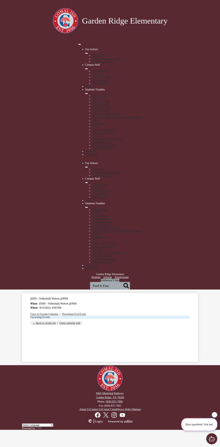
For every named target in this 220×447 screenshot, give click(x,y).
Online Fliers (99, 123)
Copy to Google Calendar (44, 314)
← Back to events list (44, 322)
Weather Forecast (101, 148)
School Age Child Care (104, 129)
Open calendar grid (69, 322)
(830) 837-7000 (114, 401)
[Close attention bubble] (214, 414)
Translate (47, 428)
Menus (95, 120)
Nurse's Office (100, 80)
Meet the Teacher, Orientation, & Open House (117, 117)
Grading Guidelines (102, 108)
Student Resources (102, 142)
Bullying (96, 98)
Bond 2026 (98, 55)
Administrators (100, 70)
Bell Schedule (99, 95)
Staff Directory (100, 83)
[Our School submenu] (86, 53)
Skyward (97, 135)
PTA (94, 126)
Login (99, 421)
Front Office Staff (101, 77)
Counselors (98, 74)
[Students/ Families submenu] (86, 93)
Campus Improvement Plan (107, 58)
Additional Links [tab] (110, 280)
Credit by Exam (100, 101)
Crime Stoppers (100, 104)
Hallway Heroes (101, 111)
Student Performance (103, 61)
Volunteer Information (104, 145)
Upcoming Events (40, 317)
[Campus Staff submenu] (86, 68)
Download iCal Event (74, 314)
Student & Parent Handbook (107, 139)
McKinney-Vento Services (106, 114)
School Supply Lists (103, 132)
